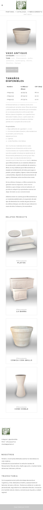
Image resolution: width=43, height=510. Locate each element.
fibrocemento (21, 58)
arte (13, 58)
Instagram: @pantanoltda (9, 439)
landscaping (20, 61)
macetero (9, 63)
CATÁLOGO (21, 12)
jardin (30, 58)
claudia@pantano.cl (8, 444)
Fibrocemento (35, 12)
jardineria (10, 61)
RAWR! (27, 507)
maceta (29, 61)
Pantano (10, 12)
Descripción (12, 69)
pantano (18, 63)
